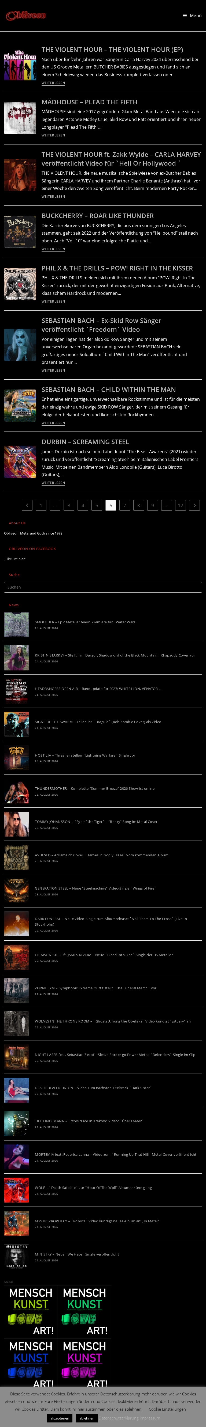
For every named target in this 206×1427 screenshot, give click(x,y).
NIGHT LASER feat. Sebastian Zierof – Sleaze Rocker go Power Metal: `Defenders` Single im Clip (115, 1054)
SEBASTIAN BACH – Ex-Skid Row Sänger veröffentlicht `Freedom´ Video (101, 325)
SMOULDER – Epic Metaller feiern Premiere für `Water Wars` (86, 622)
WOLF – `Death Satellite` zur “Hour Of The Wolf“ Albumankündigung (93, 1187)
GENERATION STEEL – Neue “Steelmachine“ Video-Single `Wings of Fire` (96, 888)
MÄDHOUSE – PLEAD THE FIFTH (90, 101)
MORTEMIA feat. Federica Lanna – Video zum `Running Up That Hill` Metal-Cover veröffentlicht (115, 1154)
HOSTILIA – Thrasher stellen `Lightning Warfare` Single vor (85, 755)
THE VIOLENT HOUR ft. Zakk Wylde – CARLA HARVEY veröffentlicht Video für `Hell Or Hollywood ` (121, 159)
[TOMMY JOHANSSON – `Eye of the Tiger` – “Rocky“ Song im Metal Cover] (16, 824)
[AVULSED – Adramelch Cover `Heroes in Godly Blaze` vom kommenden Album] (16, 857)
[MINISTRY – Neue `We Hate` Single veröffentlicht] (16, 1256)
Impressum (150, 1418)
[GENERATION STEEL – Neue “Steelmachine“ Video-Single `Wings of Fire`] (16, 890)
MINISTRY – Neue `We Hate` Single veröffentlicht (77, 1254)
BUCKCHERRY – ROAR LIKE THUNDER (98, 215)
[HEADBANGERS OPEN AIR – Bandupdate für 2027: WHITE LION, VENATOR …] (16, 691)
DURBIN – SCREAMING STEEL (85, 441)
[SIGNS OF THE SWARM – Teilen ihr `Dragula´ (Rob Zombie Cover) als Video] (16, 724)
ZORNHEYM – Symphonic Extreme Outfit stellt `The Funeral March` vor (95, 988)
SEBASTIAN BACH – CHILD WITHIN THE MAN (109, 389)
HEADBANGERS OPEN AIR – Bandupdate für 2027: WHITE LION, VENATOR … (98, 688)
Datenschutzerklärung (119, 1418)
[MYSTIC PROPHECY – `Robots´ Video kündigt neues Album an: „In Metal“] (16, 1223)
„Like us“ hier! (14, 558)
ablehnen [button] (86, 1418)
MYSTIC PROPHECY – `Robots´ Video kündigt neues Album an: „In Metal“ (97, 1221)
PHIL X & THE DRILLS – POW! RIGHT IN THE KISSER (117, 268)
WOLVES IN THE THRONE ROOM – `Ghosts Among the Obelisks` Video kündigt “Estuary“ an (113, 1021)
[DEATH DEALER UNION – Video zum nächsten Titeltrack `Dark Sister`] (16, 1090)
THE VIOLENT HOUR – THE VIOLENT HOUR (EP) (112, 49)
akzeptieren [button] (59, 1418)
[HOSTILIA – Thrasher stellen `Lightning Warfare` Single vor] (16, 757)
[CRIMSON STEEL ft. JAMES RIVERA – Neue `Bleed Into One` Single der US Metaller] (16, 957)
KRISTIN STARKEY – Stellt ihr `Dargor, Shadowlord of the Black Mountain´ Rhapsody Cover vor (115, 655)
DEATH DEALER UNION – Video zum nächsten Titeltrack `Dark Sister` (93, 1087)
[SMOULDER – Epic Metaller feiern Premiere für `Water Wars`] (16, 624)
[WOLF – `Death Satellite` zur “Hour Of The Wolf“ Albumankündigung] (16, 1190)
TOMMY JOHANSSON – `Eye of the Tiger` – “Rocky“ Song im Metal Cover (96, 821)
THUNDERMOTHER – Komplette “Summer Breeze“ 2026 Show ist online (94, 788)
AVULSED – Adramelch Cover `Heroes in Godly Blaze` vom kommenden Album (101, 855)
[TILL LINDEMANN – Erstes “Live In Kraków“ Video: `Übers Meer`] (16, 1123)
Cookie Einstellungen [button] (167, 1409)
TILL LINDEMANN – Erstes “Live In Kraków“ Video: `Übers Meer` (89, 1121)
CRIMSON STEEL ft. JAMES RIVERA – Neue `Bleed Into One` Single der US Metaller (104, 954)
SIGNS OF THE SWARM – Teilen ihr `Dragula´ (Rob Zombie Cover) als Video (98, 721)
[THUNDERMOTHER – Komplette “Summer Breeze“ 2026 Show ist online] (16, 791)
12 (180, 505)
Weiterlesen (53, 83)
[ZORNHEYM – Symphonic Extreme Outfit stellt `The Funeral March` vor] (16, 990)
